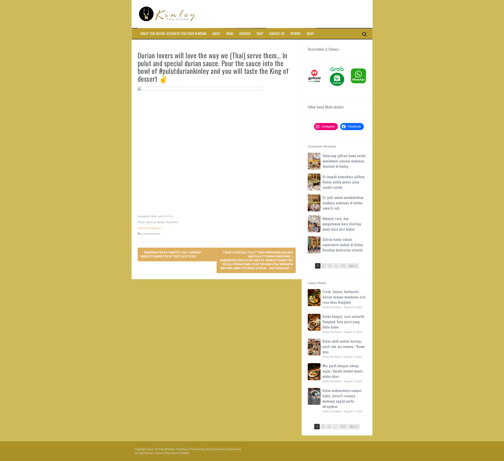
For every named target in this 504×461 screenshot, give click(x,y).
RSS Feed (171, 453)
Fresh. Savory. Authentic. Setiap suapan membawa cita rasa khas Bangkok (344, 297)
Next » (353, 265)
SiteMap (184, 453)
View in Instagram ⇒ (150, 228)
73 (343, 265)
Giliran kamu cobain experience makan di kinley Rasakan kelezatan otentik (342, 245)
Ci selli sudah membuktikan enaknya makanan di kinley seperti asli (342, 203)
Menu (229, 33)
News (310, 33)
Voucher (245, 33)
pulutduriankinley (150, 233)
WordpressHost (215, 449)
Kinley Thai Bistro (178, 449)
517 (343, 426)
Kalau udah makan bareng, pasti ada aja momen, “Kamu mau (343, 346)
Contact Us (276, 33)
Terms (159, 453)
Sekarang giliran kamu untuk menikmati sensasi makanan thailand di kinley (344, 161)
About (216, 33)
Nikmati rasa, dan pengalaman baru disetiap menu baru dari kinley (341, 224)
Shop (260, 33)
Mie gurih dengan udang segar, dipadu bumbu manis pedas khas (342, 371)
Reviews (295, 33)
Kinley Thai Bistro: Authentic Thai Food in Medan (173, 33)
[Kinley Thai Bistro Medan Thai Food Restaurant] (167, 13)
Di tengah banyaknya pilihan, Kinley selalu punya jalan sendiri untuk (343, 182)
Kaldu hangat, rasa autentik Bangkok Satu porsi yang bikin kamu (343, 322)
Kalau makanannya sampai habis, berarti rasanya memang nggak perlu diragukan (341, 398)
